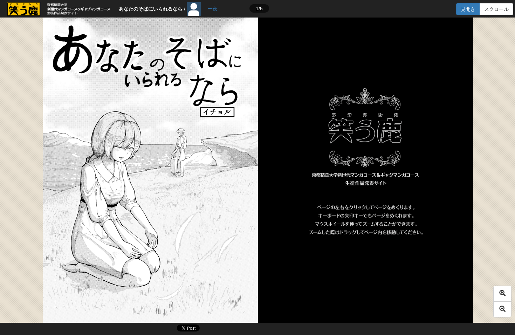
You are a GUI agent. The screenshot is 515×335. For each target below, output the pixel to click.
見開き (468, 9)
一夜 (213, 9)
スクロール (496, 9)
